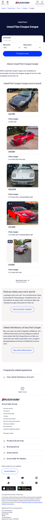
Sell (7, 4)
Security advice (8, 408)
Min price (6, 45)
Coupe (24, 8)
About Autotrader (8, 413)
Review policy (7, 426)
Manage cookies (8, 433)
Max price (27, 45)
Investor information (9, 418)
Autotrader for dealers (16, 459)
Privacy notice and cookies (11, 421)
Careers (5, 416)
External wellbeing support (11, 429)
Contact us (6, 411)
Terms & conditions (9, 424)
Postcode (7, 38)
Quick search (12, 453)
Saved (37, 4)
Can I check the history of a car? (20, 377)
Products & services (15, 441)
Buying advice (13, 447)
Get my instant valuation (22, 309)
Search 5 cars (24, 54)
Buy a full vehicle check (23, 350)
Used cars (11, 8)
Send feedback (10, 471)
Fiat (18, 8)
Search (42, 4)
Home (4, 8)
